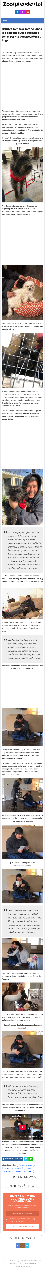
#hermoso (7, 1171)
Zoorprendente (9, 1261)
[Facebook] (18, 1245)
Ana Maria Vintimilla (10, 48)
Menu (5, 21)
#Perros (6, 1168)
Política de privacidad (23, 1266)
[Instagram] (22, 1245)
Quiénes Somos (30, 1263)
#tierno (30, 1171)
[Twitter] (27, 1245)
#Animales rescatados (25, 1165)
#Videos (28, 1168)
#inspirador (19, 1171)
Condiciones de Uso (15, 1263)
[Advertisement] (22, 87)
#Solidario (18, 1168)
